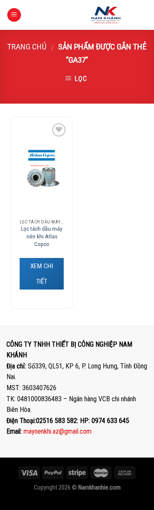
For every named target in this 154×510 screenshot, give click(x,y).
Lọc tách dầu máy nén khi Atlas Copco (41, 236)
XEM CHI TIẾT (41, 273)
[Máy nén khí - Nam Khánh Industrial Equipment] (106, 15)
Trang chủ (27, 47)
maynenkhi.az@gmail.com (58, 431)
